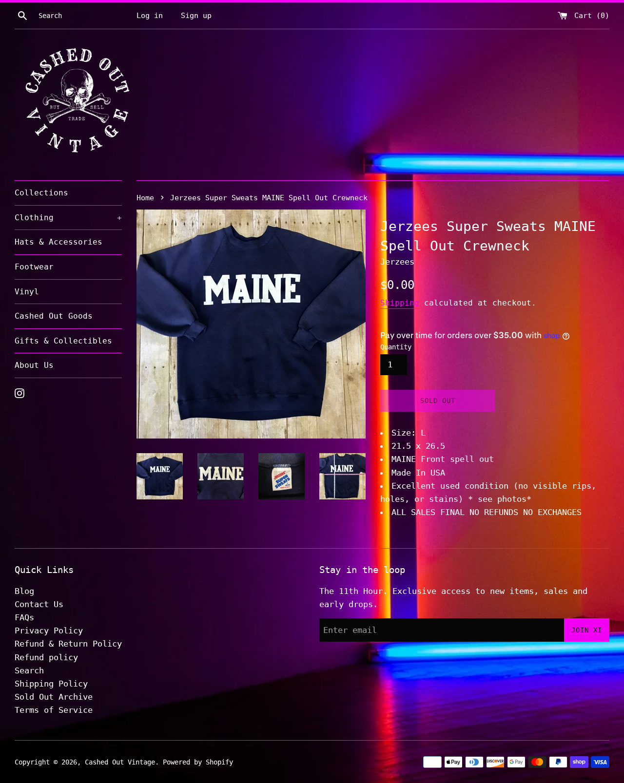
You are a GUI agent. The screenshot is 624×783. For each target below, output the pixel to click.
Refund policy (46, 657)
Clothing (68, 217)
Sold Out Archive (54, 697)
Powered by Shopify (198, 762)
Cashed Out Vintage (120, 762)
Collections (41, 192)
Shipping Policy (51, 683)
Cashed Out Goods (54, 316)
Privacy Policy (49, 630)
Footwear (34, 266)
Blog (24, 591)
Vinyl (27, 291)
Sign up (196, 15)
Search (29, 670)
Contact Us (39, 604)
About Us (34, 365)
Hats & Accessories (58, 242)
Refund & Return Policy (68, 644)
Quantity (395, 347)
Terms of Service (54, 710)
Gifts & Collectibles (63, 340)
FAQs (24, 617)
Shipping (399, 302)
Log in (149, 15)
